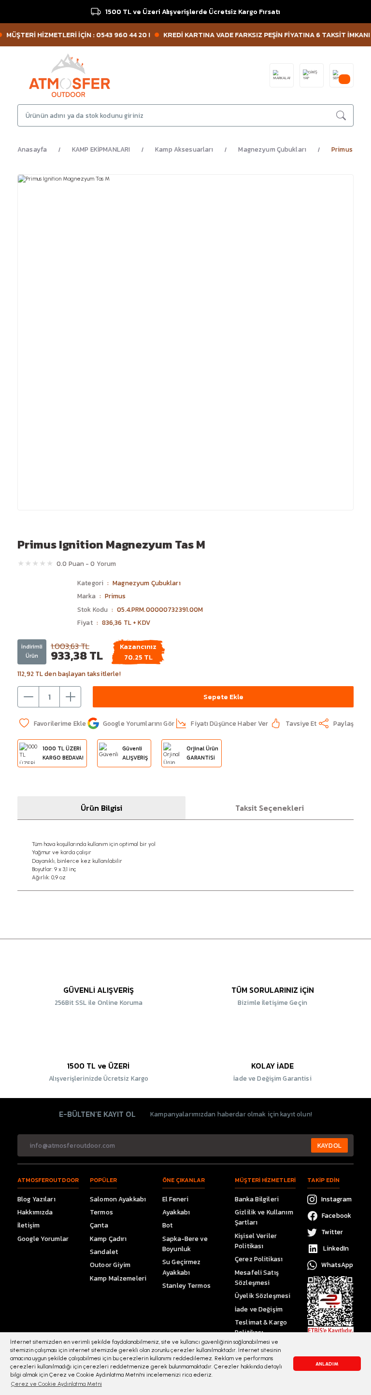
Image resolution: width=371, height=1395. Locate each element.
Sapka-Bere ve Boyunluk (185, 1244)
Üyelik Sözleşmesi (262, 1295)
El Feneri (175, 1199)
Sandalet (104, 1251)
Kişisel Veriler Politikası (256, 1241)
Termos (101, 1212)
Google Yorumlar (43, 1238)
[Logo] (69, 74)
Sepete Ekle (223, 696)
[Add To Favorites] (51, 723)
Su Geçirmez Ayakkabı (181, 1267)
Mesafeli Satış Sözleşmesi (257, 1277)
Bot (167, 1225)
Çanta (99, 1225)
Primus (115, 596)
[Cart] (341, 75)
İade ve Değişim (259, 1309)
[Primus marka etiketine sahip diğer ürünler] (44, 605)
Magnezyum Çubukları (147, 583)
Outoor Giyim (110, 1264)
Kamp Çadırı (108, 1238)
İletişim (28, 1225)
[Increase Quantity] (70, 697)
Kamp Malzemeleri (118, 1278)
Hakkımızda (35, 1212)
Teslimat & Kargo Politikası (261, 1327)
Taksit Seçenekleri (269, 808)
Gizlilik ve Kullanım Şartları (264, 1217)
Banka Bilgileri (257, 1199)
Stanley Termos (186, 1285)
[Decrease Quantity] (28, 697)
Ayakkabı (176, 1212)
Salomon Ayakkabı (118, 1199)
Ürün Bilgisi (101, 808)
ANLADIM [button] (327, 1364)
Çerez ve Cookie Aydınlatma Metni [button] (56, 1384)
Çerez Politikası (259, 1259)
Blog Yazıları (36, 1199)
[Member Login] (311, 75)
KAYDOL (329, 1145)
